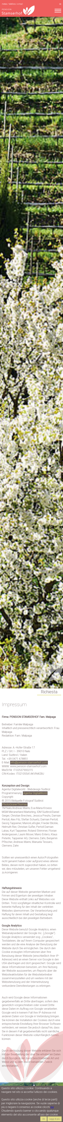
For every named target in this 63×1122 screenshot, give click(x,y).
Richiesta (49, 691)
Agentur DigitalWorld (35, 793)
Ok (43, 1119)
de (60, 4)
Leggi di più (54, 1119)
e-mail (20, 4)
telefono (12, 4)
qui (52, 1107)
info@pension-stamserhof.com (29, 762)
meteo (5, 4)
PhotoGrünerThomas (14, 804)
